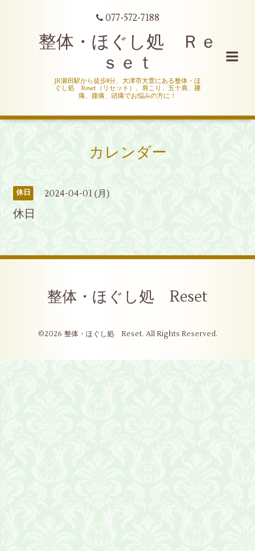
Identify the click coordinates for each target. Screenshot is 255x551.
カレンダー (128, 153)
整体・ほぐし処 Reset (127, 297)
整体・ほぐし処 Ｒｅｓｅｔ (128, 52)
